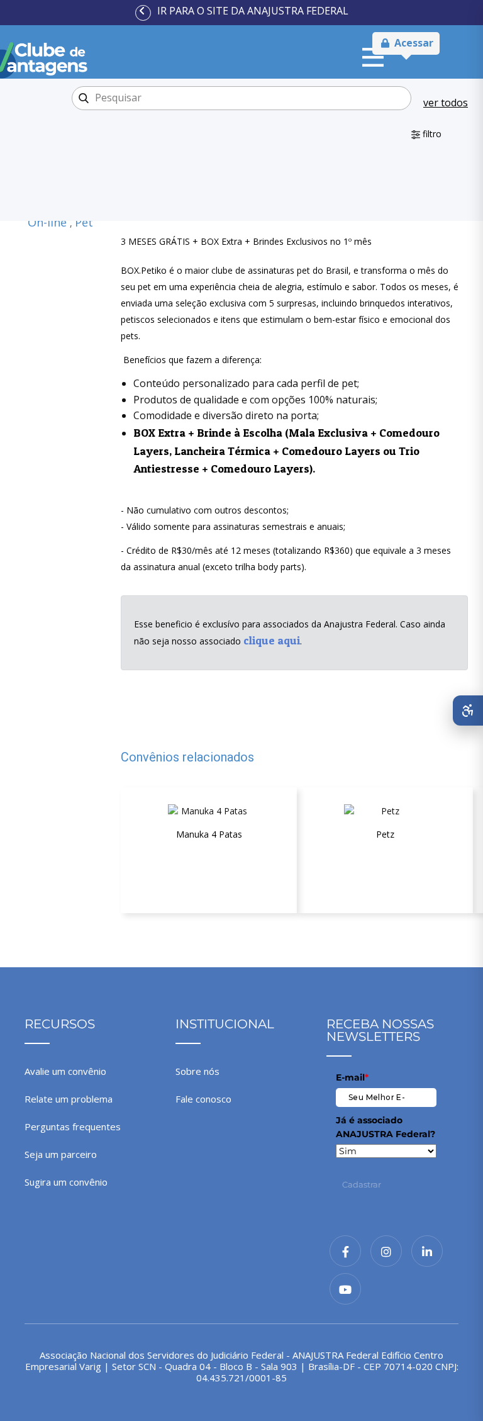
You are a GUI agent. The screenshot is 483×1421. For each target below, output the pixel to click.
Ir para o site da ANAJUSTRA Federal (252, 11)
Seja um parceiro (61, 1154)
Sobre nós (197, 1071)
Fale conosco (203, 1098)
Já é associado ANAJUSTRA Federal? (385, 1127)
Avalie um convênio (65, 1071)
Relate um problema (69, 1098)
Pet (84, 222)
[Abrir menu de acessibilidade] (468, 710)
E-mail (352, 1077)
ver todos (445, 102)
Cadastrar (361, 1184)
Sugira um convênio (66, 1182)
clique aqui (271, 640)
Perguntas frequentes (73, 1126)
